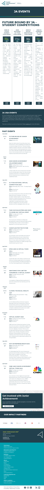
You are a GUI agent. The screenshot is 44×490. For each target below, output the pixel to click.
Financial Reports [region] (8, 458)
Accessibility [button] (6, 488)
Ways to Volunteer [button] (8, 446)
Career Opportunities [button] (9, 467)
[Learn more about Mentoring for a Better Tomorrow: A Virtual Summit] (37, 273)
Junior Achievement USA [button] (9, 481)
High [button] (5, 478)
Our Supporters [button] (7, 457)
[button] (25, 487)
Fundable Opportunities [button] (9, 455)
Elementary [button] (6, 475)
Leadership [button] (6, 461)
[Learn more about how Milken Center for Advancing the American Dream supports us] (5, 424)
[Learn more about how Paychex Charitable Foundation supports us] (25, 424)
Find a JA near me (8, 406)
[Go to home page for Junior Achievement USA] (11, 3)
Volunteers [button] (7, 445)
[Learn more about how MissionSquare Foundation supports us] (11, 424)
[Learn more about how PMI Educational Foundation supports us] (32, 424)
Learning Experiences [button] (9, 474)
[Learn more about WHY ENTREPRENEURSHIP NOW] (37, 346)
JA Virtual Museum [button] (8, 472)
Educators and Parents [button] (10, 449)
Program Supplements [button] (9, 451)
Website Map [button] (12, 488)
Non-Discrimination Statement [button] (11, 469)
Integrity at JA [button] (7, 468)
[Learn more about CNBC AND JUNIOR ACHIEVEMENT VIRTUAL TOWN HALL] (37, 369)
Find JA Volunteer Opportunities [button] (11, 448)
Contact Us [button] (6, 437)
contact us (28, 124)
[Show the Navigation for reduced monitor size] (41, 3)
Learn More (6, 103)
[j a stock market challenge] (7, 39)
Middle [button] (5, 477)
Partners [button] (6, 454)
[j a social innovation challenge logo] (28, 39)
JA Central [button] (18, 488)
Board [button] (5, 462)
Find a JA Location (8, 482)
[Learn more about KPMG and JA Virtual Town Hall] (37, 253)
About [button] (5, 460)
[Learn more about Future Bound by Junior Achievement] (37, 139)
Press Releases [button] (7, 465)
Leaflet (31, 410)
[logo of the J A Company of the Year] (39, 39)
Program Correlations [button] (9, 452)
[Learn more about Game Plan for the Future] (37, 229)
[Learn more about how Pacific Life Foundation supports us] (18, 424)
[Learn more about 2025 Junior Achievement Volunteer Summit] (37, 163)
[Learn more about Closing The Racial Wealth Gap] (37, 294)
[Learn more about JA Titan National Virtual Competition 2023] (37, 188)
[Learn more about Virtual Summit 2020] (37, 319)
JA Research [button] (6, 464)
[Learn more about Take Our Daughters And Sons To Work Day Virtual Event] (37, 212)
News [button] (5, 471)
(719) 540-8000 (6, 438)
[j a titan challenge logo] (17, 39)
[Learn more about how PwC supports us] (38, 424)
